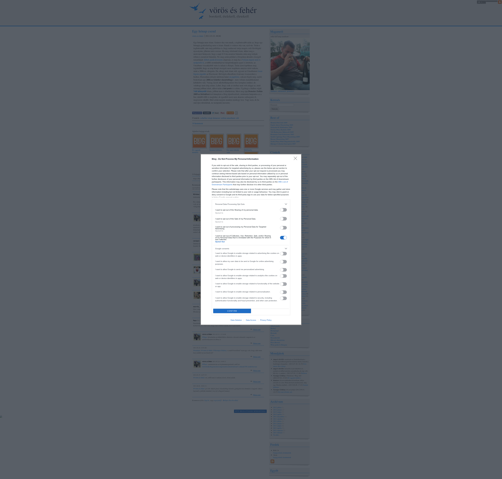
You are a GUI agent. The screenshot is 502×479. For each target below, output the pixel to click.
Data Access (251, 320)
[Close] (296, 159)
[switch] (283, 210)
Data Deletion (236, 320)
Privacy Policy (266, 320)
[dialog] (251, 239)
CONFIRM (232, 311)
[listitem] (251, 204)
